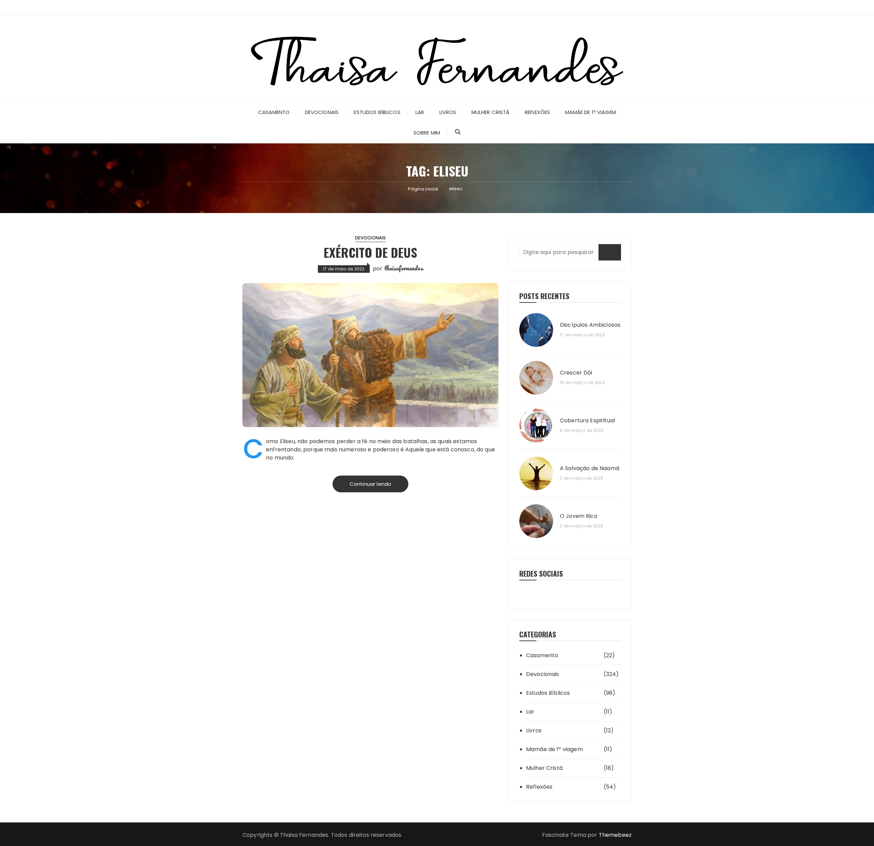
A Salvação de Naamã (589, 468)
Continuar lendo (370, 484)
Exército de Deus (370, 252)
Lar (419, 112)
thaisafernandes (403, 268)
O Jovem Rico (578, 516)
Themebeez (615, 835)
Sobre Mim (426, 132)
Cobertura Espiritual (587, 420)
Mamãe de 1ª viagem (590, 112)
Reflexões (537, 112)
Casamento (274, 112)
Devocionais (322, 112)
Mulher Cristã (490, 112)
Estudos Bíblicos (377, 112)
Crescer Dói (576, 373)
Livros (447, 112)
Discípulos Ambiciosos (590, 325)
